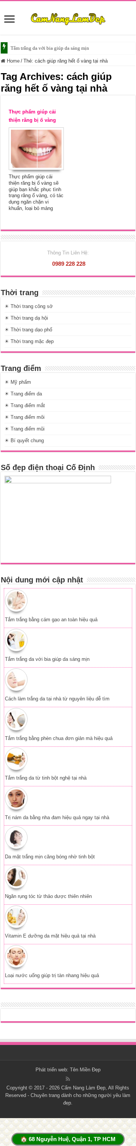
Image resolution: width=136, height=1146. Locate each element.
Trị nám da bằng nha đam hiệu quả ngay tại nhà (57, 817)
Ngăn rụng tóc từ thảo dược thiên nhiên (48, 896)
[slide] (9, 20)
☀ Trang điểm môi (25, 417)
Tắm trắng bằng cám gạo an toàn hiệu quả (51, 619)
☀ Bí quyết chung (24, 440)
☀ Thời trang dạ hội (26, 318)
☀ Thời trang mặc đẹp (29, 341)
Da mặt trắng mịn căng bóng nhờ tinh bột (50, 857)
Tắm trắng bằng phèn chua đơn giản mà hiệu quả (59, 738)
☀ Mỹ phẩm (18, 382)
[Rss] (68, 1078)
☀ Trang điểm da (23, 394)
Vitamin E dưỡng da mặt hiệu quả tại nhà (50, 936)
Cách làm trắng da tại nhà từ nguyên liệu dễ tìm (57, 699)
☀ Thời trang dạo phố (28, 329)
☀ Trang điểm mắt (25, 405)
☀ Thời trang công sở (29, 306)
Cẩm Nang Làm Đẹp (83, 1088)
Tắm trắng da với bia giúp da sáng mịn (50, 48)
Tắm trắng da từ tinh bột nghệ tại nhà (46, 778)
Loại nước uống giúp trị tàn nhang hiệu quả (52, 975)
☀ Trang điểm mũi (25, 429)
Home (12, 61)
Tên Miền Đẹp (85, 1069)
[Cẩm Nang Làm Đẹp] (68, 18)
